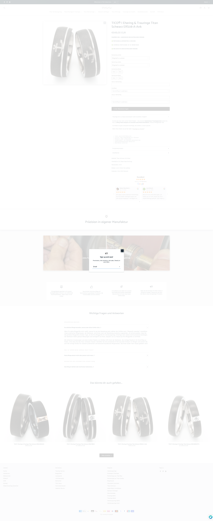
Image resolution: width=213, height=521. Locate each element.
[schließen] (122, 250)
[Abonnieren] (119, 267)
